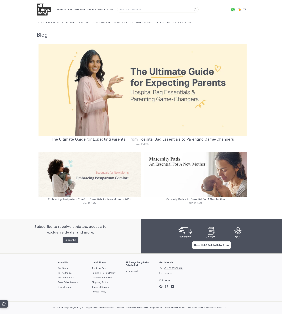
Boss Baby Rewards (68, 282)
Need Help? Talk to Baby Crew (211, 245)
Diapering (84, 23)
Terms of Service (100, 287)
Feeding (71, 23)
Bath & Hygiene (102, 23)
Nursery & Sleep (123, 23)
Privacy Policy (99, 291)
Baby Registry (76, 9)
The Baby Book (66, 277)
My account (132, 271)
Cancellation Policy (102, 277)
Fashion (159, 23)
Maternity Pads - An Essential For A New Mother (195, 199)
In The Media (65, 273)
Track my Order (100, 268)
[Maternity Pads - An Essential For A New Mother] (195, 174)
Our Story (63, 268)
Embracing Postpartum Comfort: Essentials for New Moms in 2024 (89, 199)
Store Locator (65, 287)
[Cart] (244, 9)
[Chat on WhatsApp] (234, 9)
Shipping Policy (100, 282)
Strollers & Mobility (50, 23)
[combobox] (158, 9)
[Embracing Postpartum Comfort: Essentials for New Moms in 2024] (89, 174)
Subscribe (70, 240)
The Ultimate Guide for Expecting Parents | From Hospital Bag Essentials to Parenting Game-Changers (142, 139)
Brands (61, 9)
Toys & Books (144, 23)
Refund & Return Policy (104, 273)
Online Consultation (101, 9)
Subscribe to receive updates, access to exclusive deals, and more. (70, 229)
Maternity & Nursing (179, 23)
